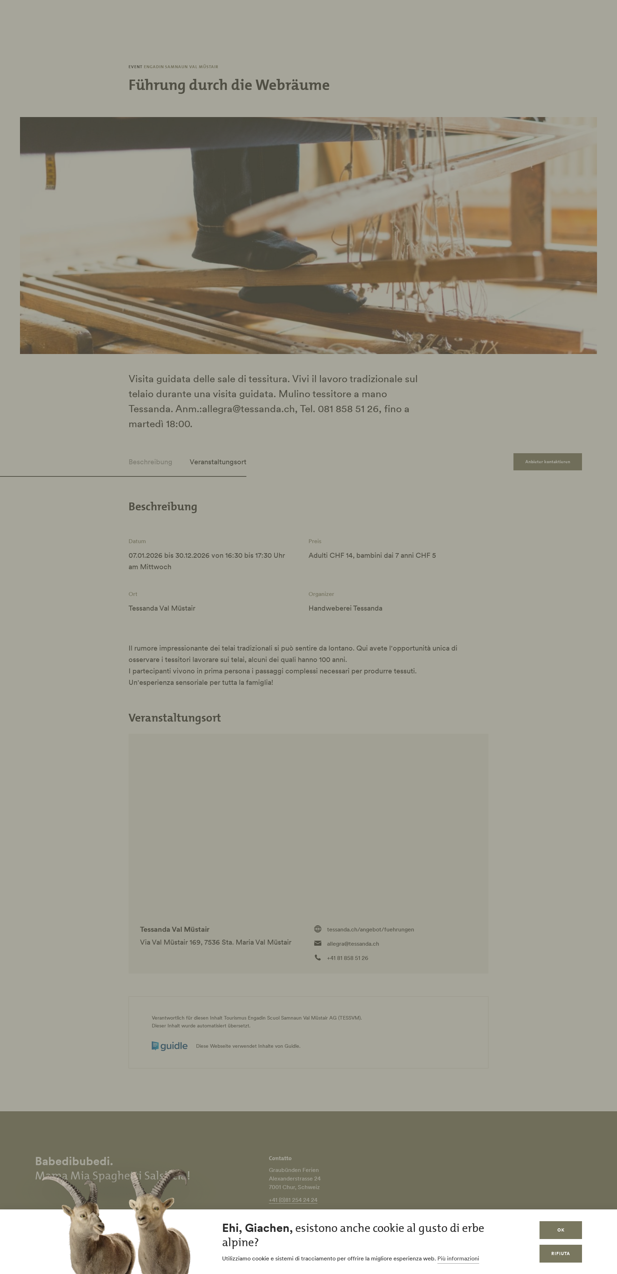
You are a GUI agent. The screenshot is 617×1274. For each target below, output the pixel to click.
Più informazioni (458, 1258)
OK (561, 1230)
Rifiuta (560, 1253)
